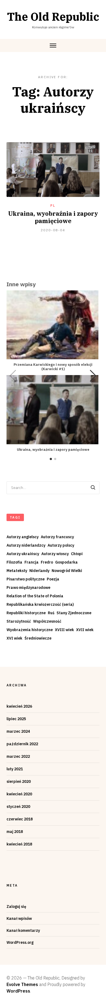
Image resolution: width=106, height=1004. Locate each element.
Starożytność (19, 621)
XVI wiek (14, 638)
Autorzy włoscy (55, 553)
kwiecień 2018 (19, 844)
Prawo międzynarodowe (28, 587)
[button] (93, 376)
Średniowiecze (37, 638)
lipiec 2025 (16, 718)
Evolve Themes (22, 984)
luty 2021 (15, 768)
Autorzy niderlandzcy (26, 545)
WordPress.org (20, 942)
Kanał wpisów (19, 918)
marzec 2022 (18, 756)
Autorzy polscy (61, 545)
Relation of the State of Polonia (35, 596)
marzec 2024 (18, 731)
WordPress (18, 991)
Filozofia (14, 562)
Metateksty (17, 570)
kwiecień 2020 (19, 794)
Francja (31, 562)
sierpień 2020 (19, 781)
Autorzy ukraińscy (23, 553)
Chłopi (77, 553)
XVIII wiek (64, 629)
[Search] (93, 488)
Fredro (47, 562)
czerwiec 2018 (20, 819)
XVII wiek (84, 629)
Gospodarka (66, 562)
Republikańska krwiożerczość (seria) (40, 604)
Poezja (53, 579)
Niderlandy (39, 570)
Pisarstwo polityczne (26, 579)
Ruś (51, 612)
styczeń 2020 (18, 806)
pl (53, 205)
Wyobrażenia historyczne (30, 629)
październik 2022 (22, 743)
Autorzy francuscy (57, 536)
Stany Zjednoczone (74, 612)
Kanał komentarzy (23, 930)
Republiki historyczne (26, 612)
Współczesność (47, 621)
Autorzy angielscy (23, 536)
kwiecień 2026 (19, 706)
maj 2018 (15, 831)
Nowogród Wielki (67, 570)
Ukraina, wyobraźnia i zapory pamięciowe (53, 217)
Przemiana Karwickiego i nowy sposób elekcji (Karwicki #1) (53, 367)
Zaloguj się (16, 906)
